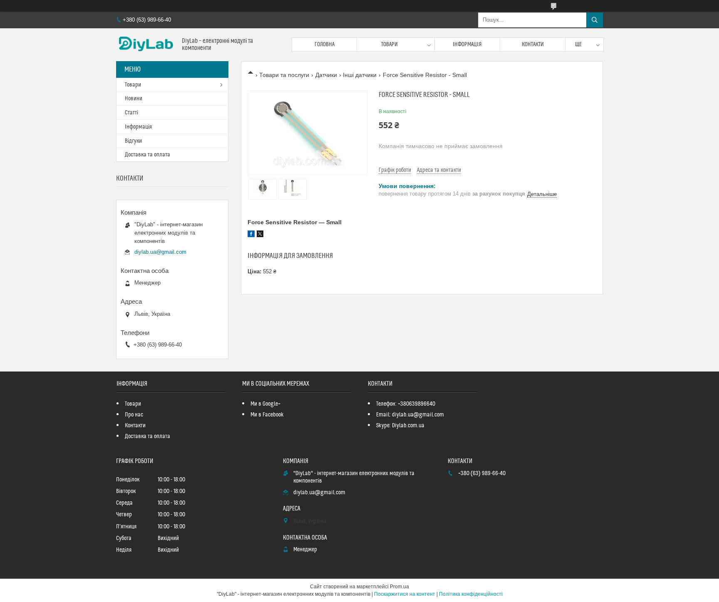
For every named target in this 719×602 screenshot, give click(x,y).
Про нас (134, 414)
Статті (131, 112)
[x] (260, 235)
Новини (133, 98)
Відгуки (133, 141)
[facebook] (251, 235)
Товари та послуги (284, 75)
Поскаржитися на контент (404, 594)
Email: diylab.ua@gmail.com (410, 414)
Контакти (533, 44)
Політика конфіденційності (471, 594)
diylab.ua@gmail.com (160, 252)
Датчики (326, 75)
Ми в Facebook (267, 414)
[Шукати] (594, 19)
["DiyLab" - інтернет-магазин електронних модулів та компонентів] (146, 45)
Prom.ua (399, 587)
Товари (389, 44)
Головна (325, 44)
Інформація (467, 44)
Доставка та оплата (147, 154)
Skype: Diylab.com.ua (400, 425)
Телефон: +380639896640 (405, 404)
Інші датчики (360, 75)
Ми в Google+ (265, 404)
